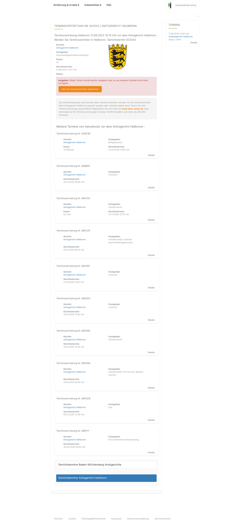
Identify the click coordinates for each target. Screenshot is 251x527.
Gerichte (58, 518)
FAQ (109, 5)
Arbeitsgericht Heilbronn (181, 36)
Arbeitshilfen (91, 5)
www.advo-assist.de (132, 108)
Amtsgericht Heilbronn (67, 47)
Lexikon (72, 518)
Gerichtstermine (162, 518)
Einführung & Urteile (65, 5)
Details (151, 155)
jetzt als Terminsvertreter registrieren (80, 89)
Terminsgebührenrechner (93, 518)
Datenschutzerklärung (138, 518)
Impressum (116, 518)
